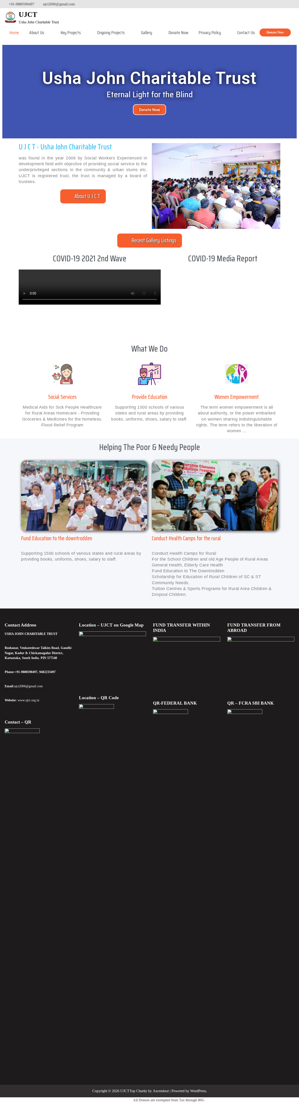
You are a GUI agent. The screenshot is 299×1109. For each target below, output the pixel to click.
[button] (83, 196)
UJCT (28, 14)
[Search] (291, 4)
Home (14, 32)
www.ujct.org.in (28, 700)
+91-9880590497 (21, 4)
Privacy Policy (210, 32)
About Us (36, 32)
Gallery (146, 32)
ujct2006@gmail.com (59, 4)
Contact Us (246, 32)
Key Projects (71, 32)
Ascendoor (161, 1091)
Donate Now (178, 32)
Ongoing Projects (111, 32)
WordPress (198, 1091)
